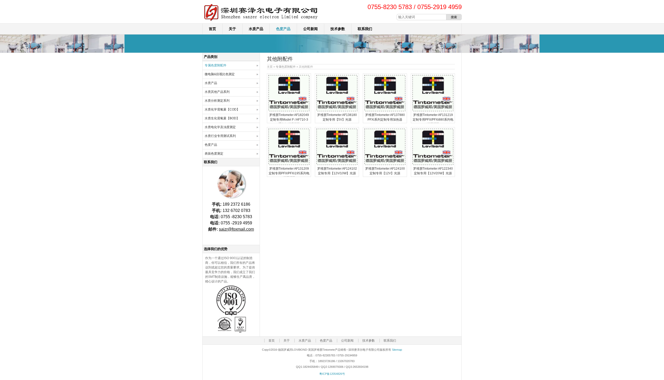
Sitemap (397, 349)
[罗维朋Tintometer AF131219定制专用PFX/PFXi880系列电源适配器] (432, 110)
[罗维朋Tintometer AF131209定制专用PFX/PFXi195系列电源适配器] (288, 164)
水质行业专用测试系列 (220, 136)
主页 (270, 66)
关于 (232, 29)
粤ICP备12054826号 (332, 373)
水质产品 (256, 29)
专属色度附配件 (286, 66)
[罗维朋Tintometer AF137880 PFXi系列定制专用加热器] (384, 110)
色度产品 (283, 29)
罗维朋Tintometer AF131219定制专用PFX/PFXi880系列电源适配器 (433, 119)
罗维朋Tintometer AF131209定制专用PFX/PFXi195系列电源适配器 (289, 173)
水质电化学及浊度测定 (220, 127)
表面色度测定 (214, 153)
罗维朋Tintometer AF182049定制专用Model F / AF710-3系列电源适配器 (289, 119)
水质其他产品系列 (217, 92)
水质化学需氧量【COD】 (222, 109)
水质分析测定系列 (217, 100)
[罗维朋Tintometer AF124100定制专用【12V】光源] (384, 164)
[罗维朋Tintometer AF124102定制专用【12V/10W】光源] (336, 164)
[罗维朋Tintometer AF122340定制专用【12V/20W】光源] (432, 164)
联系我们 (365, 29)
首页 (212, 29)
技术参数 (337, 29)
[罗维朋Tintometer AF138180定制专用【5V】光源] (336, 110)
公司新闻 (310, 29)
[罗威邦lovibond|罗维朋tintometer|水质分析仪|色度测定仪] (260, 21)
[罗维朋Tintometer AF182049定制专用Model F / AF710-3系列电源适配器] (288, 110)
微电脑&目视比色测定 (220, 74)
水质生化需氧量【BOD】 (222, 118)
